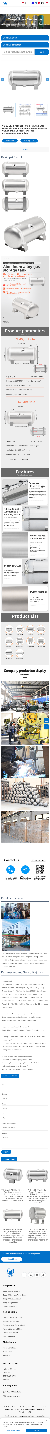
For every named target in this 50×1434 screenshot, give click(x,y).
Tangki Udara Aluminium (12, 1299)
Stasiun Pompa (9, 1336)
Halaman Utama (9, 24)
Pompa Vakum (10, 1312)
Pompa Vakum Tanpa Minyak (14, 1325)
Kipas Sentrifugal (9, 1348)
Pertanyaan (10, 141)
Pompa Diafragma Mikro (12, 1329)
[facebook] (33, 3)
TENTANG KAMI (9, 1376)
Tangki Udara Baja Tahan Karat (14, 1295)
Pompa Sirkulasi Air (10, 1333)
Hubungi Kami (29, 141)
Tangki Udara (31, 24)
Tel (3, 1114)
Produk (21, 24)
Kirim (6, 1152)
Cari (42, 52)
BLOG (29, 1412)
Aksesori (6, 1355)
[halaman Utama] (10, 1276)
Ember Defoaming (10, 1306)
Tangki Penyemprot (10, 1303)
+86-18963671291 (14, 1392)
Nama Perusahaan (9, 1123)
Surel (4, 1104)
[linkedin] (36, 3)
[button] (2, 79)
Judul (4, 1084)
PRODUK (7, 1373)
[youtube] (39, 3)
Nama (4, 1094)
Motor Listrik (9, 1342)
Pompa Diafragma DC (11, 1321)
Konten (5, 1133)
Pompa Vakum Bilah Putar (13, 1318)
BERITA (6, 1380)
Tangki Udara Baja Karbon (13, 1291)
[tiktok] (42, 3)
